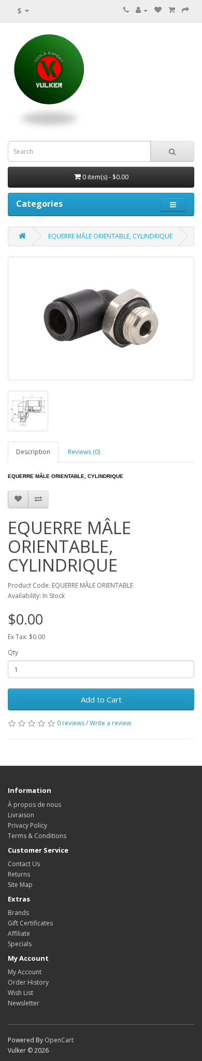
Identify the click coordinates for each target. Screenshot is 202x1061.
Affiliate (19, 933)
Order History (28, 982)
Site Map (20, 884)
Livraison (21, 815)
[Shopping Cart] (171, 10)
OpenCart (59, 1040)
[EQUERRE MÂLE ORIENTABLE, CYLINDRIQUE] (101, 318)
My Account (24, 971)
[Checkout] (185, 10)
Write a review (110, 723)
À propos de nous (34, 804)
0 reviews (70, 723)
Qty (13, 652)
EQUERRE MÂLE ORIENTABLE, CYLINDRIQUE (110, 236)
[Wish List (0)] (158, 10)
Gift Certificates (30, 923)
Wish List (20, 992)
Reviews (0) (84, 451)
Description (33, 451)
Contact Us (24, 863)
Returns (19, 874)
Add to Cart (101, 699)
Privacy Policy (27, 825)
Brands (18, 912)
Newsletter (23, 1003)
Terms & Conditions (37, 835)
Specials (20, 943)
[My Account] (142, 10)
